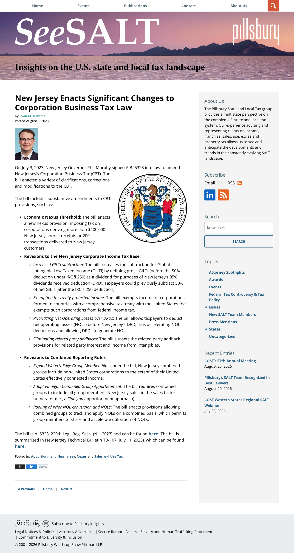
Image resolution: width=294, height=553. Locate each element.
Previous (26, 488)
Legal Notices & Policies (35, 531)
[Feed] (223, 194)
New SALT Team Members (232, 314)
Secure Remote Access (117, 531)
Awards (216, 279)
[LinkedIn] (209, 194)
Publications (135, 5)
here (153, 433)
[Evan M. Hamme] (28, 144)
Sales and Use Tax (108, 456)
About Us (238, 5)
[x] (27, 523)
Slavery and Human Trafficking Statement (176, 531)
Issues (214, 307)
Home (37, 5)
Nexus (82, 456)
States (214, 329)
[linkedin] (36, 523)
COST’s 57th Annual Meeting (230, 360)
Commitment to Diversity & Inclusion (50, 537)
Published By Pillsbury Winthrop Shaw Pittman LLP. (256, 31)
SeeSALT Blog (87, 31)
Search (239, 241)
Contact (188, 5)
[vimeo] (18, 523)
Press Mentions (223, 321)
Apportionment (43, 456)
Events (83, 5)
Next (66, 488)
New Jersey (66, 456)
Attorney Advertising (77, 531)
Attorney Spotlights (227, 272)
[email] (45, 523)
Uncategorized (222, 336)
